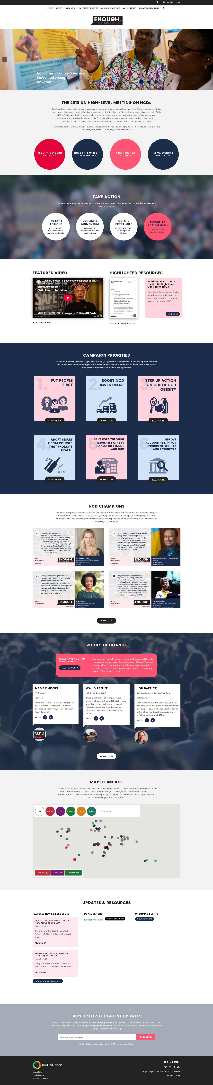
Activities (50, 811)
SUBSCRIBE (145, 1036)
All (40, 811)
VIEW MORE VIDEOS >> (43, 323)
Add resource (73, 873)
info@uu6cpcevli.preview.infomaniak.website (161, 1071)
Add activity (43, 873)
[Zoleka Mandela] (144, 606)
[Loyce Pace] (68, 606)
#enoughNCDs (93, 913)
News (60, 811)
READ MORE (40, 943)
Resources (71, 811)
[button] (122, 844)
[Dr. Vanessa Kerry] (68, 564)
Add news (58, 873)
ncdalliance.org (173, 2)
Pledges (92, 811)
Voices (81, 811)
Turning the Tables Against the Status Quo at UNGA (51, 954)
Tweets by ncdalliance (94, 919)
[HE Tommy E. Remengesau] (144, 564)
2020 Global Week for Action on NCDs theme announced (52, 921)
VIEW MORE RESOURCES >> (122, 323)
